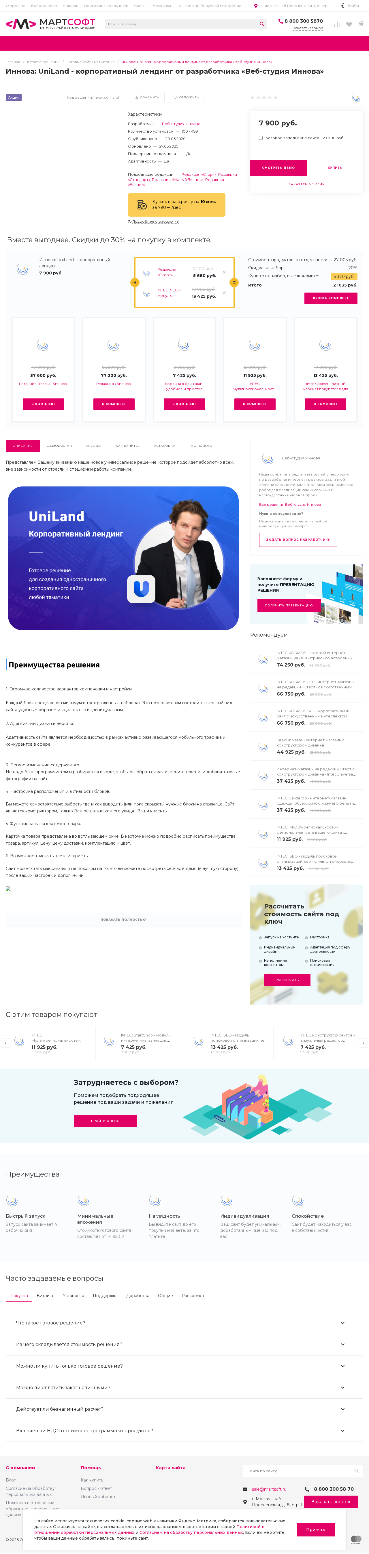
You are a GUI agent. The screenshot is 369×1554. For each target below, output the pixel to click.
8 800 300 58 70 (334, 1489)
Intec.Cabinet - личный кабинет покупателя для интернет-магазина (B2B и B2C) (326, 386)
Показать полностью (123, 920)
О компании (20, 1467)
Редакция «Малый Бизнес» (178, 179)
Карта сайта (171, 1467)
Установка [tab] (73, 1295)
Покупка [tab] (19, 1295)
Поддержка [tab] (105, 1295)
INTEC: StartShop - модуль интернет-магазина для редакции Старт (145, 1040)
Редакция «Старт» (199, 174)
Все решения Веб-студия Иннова (290, 504)
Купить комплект (331, 298)
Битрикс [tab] (45, 1295)
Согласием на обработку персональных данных (191, 1532)
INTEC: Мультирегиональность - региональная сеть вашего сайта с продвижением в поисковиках (255, 386)
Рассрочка (161, 5)
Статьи (140, 5)
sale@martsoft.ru (269, 1489)
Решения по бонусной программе (209, 5)
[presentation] (5, 1043)
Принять (315, 1529)
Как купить (92, 1480)
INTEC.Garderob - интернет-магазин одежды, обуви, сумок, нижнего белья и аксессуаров (315, 803)
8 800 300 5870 (304, 21)
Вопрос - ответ (96, 1488)
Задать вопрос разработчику (298, 540)
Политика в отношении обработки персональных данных (32, 1508)
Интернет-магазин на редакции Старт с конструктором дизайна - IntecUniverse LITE (316, 774)
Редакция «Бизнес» (114, 383)
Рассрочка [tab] (193, 1295)
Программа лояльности (106, 5)
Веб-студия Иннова (181, 123)
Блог (11, 1480)
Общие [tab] (165, 1295)
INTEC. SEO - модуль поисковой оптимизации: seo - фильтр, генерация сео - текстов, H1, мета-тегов (172, 293)
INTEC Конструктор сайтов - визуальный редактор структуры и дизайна (327, 1040)
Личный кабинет (98, 1496)
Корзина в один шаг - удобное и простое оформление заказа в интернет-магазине (184, 386)
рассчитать (287, 980)
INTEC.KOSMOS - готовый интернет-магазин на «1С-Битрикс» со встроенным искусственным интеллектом (316, 657)
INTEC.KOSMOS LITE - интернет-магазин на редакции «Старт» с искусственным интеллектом (315, 686)
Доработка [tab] (137, 1295)
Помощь (91, 1467)
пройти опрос (105, 1121)
